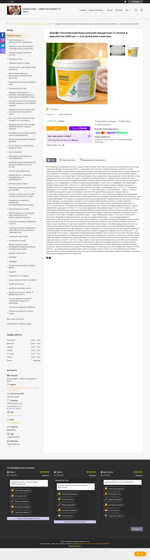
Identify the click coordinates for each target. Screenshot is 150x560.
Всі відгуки (137, 529)
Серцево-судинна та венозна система (20, 54)
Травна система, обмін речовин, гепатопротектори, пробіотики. (21, 47)
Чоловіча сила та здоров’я (19, 276)
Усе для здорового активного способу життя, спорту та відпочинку (20, 301)
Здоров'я (12, 272)
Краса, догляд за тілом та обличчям (22, 280)
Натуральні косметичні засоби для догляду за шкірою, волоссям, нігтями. (22, 164)
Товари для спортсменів (18, 236)
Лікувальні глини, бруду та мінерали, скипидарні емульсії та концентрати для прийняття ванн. (22, 95)
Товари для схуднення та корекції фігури (22, 267)
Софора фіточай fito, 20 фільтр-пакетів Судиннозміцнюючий (24, 483)
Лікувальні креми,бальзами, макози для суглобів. (22, 189)
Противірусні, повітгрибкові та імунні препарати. (20, 157)
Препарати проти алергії (18, 184)
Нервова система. (15, 59)
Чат (142, 554)
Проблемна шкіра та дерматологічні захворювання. (21, 41)
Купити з (75, 128)
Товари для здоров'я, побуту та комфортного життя (21, 293)
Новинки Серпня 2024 (17, 253)
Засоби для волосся (16, 284)
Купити (57, 128)
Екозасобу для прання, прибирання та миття (22, 223)
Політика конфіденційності (100, 543)
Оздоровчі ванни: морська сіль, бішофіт (38, 24)
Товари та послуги (96, 10)
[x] (50, 258)
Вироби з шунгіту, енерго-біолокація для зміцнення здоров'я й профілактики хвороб (22, 247)
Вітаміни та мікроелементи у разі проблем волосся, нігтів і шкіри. (21, 195)
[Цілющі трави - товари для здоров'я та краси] (14, 10)
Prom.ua (86, 541)
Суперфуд (13, 261)
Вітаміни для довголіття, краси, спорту (21, 312)
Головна (83, 10)
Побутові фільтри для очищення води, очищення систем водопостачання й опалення (21, 215)
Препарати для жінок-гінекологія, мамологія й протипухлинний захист (22, 112)
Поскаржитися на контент (81, 543)
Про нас (110, 10)
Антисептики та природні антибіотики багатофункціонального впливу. (21, 202)
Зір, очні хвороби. (15, 152)
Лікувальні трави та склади (19, 63)
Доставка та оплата (15, 319)
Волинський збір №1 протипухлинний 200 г (119, 482)
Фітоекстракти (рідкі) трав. (19, 171)
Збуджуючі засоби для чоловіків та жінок (22, 83)
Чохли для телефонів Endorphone (22, 307)
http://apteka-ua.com (14, 415)
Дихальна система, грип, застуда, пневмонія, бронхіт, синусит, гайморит (22, 127)
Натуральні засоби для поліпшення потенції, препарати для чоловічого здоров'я (22, 103)
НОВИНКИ (12, 257)
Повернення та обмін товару (19, 324)
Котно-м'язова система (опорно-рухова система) (21, 147)
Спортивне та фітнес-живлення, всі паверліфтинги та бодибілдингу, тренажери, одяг (22, 230)
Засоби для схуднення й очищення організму (22, 140)
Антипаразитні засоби (17, 240)
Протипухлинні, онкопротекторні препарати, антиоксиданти (21, 119)
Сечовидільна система (17, 88)
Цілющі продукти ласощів (19, 209)
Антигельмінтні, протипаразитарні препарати (22, 68)
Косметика (17, 24)
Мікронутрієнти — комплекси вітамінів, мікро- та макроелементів (20, 177)
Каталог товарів (14, 36)
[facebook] (47, 258)
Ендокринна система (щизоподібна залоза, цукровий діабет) (22, 134)
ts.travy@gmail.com (14, 423)
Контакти (119, 10)
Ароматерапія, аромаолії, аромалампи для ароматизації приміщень (20, 76)
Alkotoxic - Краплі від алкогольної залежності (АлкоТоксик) (73, 486)
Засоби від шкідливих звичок (20, 288)
